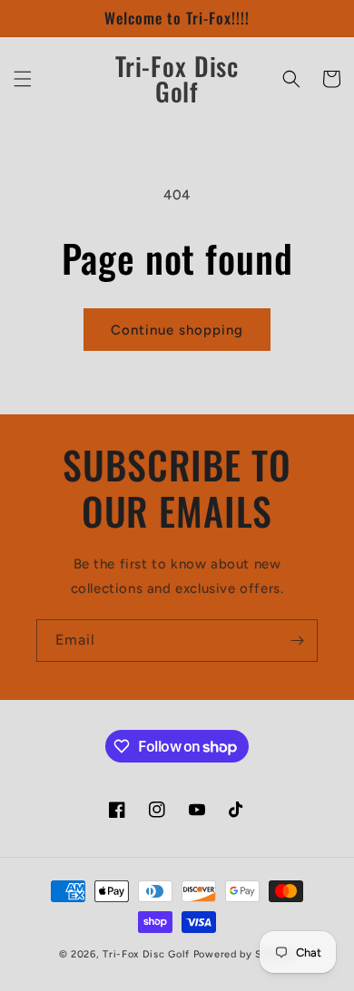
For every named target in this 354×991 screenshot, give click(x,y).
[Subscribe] (297, 640)
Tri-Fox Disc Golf (148, 954)
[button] (23, 79)
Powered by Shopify (244, 954)
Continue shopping (177, 330)
